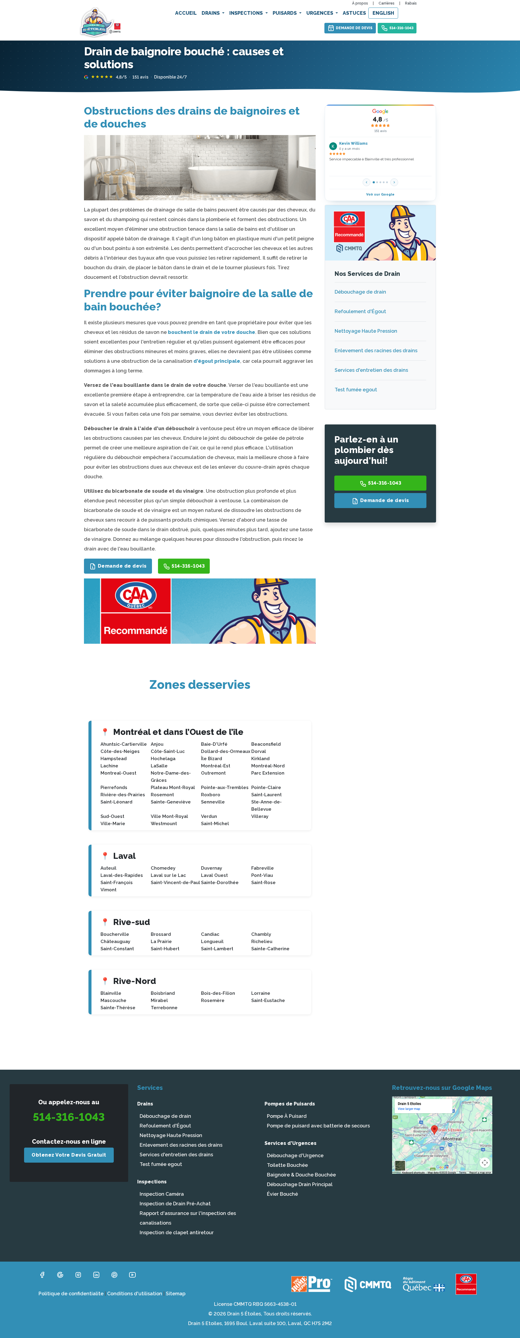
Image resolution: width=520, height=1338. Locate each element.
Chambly (261, 934)
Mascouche (113, 1000)
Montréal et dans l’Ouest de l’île (178, 732)
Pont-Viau (262, 875)
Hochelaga (163, 758)
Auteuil (108, 868)
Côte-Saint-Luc (168, 751)
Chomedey (163, 868)
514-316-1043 (401, 28)
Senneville (213, 802)
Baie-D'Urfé (214, 744)
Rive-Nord (134, 981)
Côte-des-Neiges (120, 751)
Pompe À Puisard (287, 1116)
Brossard (161, 934)
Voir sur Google (380, 194)
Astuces (354, 13)
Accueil (186, 13)
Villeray (259, 816)
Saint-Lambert (217, 948)
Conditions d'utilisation (134, 1293)
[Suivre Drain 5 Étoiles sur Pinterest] (114, 1274)
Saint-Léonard (116, 802)
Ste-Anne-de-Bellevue (266, 805)
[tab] (374, 182)
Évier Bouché (282, 1194)
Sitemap (175, 1293)
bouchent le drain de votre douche (211, 332)
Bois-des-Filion (218, 993)
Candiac (210, 934)
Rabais (411, 3)
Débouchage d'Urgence (295, 1155)
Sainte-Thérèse (118, 1007)
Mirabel (159, 1000)
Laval (124, 856)
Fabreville (262, 868)
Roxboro (210, 794)
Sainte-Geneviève (171, 802)
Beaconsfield (266, 744)
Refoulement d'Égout (360, 311)
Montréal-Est (215, 766)
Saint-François (117, 882)
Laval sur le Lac (168, 875)
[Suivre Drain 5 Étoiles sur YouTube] (132, 1274)
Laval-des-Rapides (122, 875)
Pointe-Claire (266, 787)
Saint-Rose (263, 882)
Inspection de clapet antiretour (177, 1232)
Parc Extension (267, 773)
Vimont (108, 890)
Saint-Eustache (268, 1000)
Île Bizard (211, 758)
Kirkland (260, 758)
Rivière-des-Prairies (123, 794)
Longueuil (212, 941)
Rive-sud (131, 922)
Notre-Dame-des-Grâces (171, 776)
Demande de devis (354, 28)
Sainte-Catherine (270, 948)
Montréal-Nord (268, 766)
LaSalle (159, 766)
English (383, 13)
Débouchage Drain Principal (300, 1184)
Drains (211, 13)
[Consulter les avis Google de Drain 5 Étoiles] (60, 1274)
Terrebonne (164, 1007)
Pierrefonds (114, 787)
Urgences (320, 13)
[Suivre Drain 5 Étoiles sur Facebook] (42, 1274)
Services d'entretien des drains (371, 370)
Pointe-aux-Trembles (225, 787)
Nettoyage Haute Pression (366, 331)
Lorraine (260, 993)
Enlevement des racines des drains (376, 350)
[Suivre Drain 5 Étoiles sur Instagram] (78, 1274)
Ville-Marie (113, 823)
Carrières (387, 3)
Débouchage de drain (360, 292)
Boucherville (115, 934)
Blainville (111, 993)
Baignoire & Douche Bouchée (301, 1175)
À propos (360, 3)
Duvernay (211, 868)
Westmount (164, 823)
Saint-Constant (117, 948)
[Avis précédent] (366, 182)
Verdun (209, 816)
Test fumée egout (356, 390)
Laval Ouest (214, 875)
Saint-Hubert (165, 948)
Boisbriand (163, 993)
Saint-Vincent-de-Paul (175, 882)
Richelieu (261, 941)
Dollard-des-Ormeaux (225, 751)
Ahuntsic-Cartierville (124, 744)
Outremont (213, 773)
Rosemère (212, 1000)
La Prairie (161, 941)
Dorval (258, 751)
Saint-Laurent (266, 794)
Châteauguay (115, 941)
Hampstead (114, 758)
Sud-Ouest (112, 816)
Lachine (109, 766)
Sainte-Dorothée (220, 882)
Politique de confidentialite (71, 1293)
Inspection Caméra (162, 1194)
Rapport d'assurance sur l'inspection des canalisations (188, 1218)
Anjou (157, 744)
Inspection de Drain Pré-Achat (175, 1204)
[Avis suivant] (394, 182)
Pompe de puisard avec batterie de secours (318, 1126)
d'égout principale (216, 361)
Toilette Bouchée (287, 1165)
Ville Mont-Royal (169, 816)
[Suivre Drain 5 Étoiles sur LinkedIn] (96, 1274)
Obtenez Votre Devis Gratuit (69, 1155)
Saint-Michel (215, 823)
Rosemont (162, 794)
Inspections (246, 13)
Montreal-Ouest (118, 773)
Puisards (285, 13)
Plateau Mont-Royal (173, 787)
